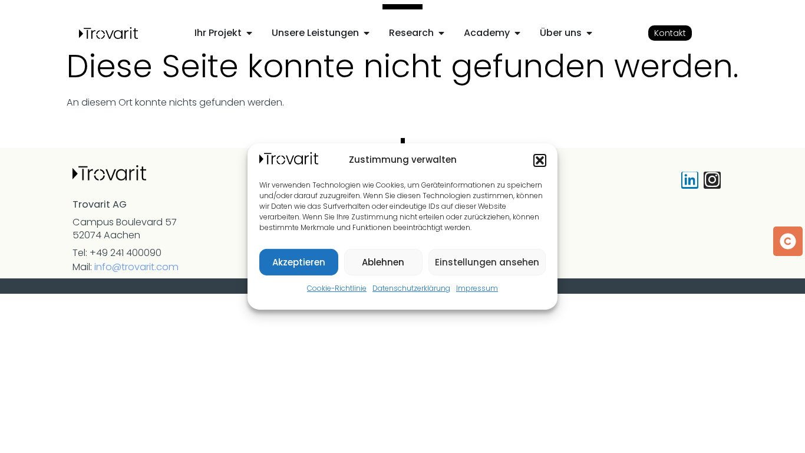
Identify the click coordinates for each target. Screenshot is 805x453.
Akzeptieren (298, 262)
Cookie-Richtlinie (337, 288)
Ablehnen (383, 262)
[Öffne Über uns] (589, 33)
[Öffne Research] (441, 33)
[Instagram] (712, 180)
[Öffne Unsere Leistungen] (366, 33)
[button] (540, 160)
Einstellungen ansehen (487, 262)
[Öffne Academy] (517, 33)
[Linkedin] (689, 180)
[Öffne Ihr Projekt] (249, 33)
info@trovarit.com (136, 267)
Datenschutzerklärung (411, 288)
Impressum (477, 288)
